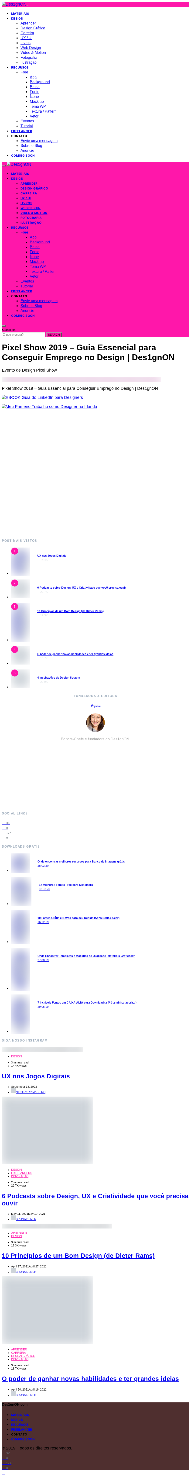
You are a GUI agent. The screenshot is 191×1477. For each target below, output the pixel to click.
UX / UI (26, 38)
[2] (20, 596)
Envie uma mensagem (39, 141)
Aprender (28, 23)
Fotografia (28, 57)
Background (40, 82)
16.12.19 (43, 922)
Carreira (27, 33)
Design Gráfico (32, 28)
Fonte (34, 92)
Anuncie (27, 150)
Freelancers (21, 1173)
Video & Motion (33, 53)
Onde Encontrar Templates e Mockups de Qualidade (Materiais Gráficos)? (86, 956)
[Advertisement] (95, 473)
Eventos (27, 121)
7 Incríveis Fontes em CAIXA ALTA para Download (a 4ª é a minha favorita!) (87, 1002)
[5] (20, 686)
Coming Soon (23, 155)
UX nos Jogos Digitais (51, 555)
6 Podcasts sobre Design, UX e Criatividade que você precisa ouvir (81, 587)
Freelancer (21, 131)
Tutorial (26, 126)
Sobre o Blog (31, 146)
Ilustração (28, 62)
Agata (95, 705)
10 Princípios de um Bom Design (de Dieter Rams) (70, 611)
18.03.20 (44, 889)
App (33, 77)
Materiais (20, 13)
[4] (20, 663)
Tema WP (38, 106)
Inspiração (19, 1176)
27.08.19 (43, 960)
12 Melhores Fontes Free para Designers (66, 885)
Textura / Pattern (43, 111)
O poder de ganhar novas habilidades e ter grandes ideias (75, 654)
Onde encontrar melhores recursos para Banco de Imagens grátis (81, 861)
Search (54, 334)
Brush (35, 87)
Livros (25, 43)
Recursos (20, 67)
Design (17, 18)
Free (24, 72)
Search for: (9, 329)
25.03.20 (43, 865)
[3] (20, 639)
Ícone (34, 97)
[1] (20, 573)
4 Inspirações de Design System (58, 677)
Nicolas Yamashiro (30, 1092)
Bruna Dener (26, 1219)
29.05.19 (43, 1006)
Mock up (37, 102)
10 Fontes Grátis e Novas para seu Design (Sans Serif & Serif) (78, 918)
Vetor (34, 116)
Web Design (30, 48)
